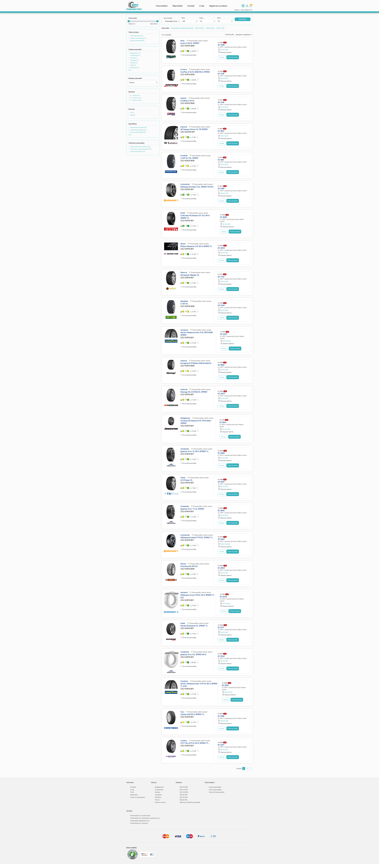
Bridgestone (159, 787)
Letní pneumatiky (215, 787)
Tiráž (132, 792)
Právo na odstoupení (137, 797)
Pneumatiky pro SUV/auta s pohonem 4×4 (145, 818)
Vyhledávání (243, 19)
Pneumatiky (161, 6)
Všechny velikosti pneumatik (190, 802)
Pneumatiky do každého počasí (181, 28)
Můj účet (247, 6)
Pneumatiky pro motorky (139, 823)
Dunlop (157, 792)
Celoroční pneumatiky (216, 792)
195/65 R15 (183, 795)
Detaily (222, 57)
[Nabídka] (154, 853)
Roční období (168, 18)
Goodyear (158, 795)
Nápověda (177, 6)
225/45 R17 (184, 790)
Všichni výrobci (160, 802)
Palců (219, 18)
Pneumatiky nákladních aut (139, 821)
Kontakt (191, 6)
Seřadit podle (229, 34)
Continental (159, 790)
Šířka (183, 18)
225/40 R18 (184, 792)
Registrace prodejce (218, 6)
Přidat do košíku (233, 57)
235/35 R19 (184, 797)
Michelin (158, 797)
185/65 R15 (183, 800)
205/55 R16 (184, 787)
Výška (201, 18)
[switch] (152, 854)
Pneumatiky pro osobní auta (140, 815)
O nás (201, 6)
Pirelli (157, 800)
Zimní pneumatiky (215, 790)
